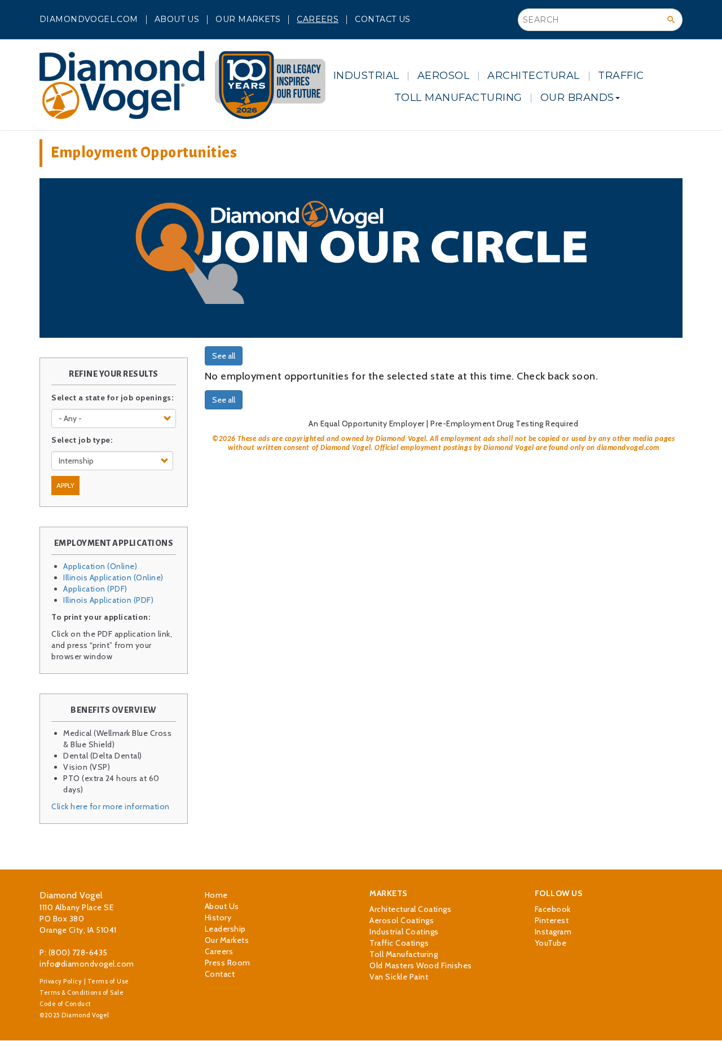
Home (216, 895)
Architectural (533, 75)
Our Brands (577, 97)
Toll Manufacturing (458, 97)
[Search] (671, 19)
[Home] (182, 85)
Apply (65, 485)
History (218, 917)
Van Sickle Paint (398, 977)
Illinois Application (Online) (113, 577)
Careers (317, 19)
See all (223, 356)
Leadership (225, 929)
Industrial (366, 75)
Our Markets (247, 19)
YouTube (551, 943)
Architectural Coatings (410, 909)
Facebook (553, 909)
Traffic (621, 75)
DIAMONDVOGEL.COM (88, 19)
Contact (220, 974)
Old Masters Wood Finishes (420, 965)
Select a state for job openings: (112, 397)
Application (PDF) (95, 589)
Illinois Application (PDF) (108, 600)
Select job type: (81, 440)
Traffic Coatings (399, 943)
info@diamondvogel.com (86, 964)
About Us (177, 19)
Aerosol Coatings (401, 920)
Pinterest (552, 920)
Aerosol (443, 75)
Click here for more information (110, 806)
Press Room (227, 963)
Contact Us (382, 19)
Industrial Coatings (404, 932)
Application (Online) (100, 566)
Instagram (553, 932)
